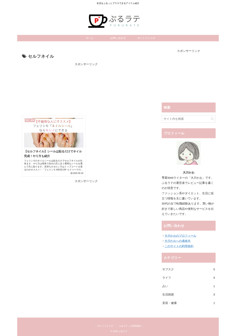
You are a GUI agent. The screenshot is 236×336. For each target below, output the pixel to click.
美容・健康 (188, 303)
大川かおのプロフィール (180, 235)
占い (188, 286)
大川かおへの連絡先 (178, 240)
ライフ (188, 277)
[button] (212, 119)
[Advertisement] (86, 89)
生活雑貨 (188, 294)
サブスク (188, 269)
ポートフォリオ (105, 326)
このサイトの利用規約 (179, 246)
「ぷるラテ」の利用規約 (129, 326)
